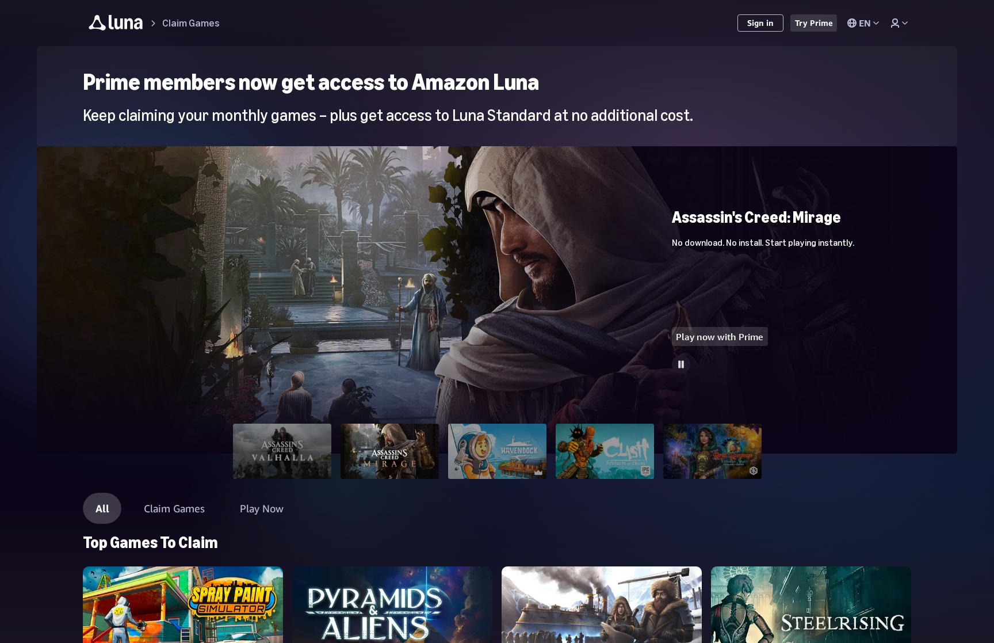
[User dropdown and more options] (899, 23)
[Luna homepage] (116, 24)
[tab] (282, 451)
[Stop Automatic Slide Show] (681, 364)
